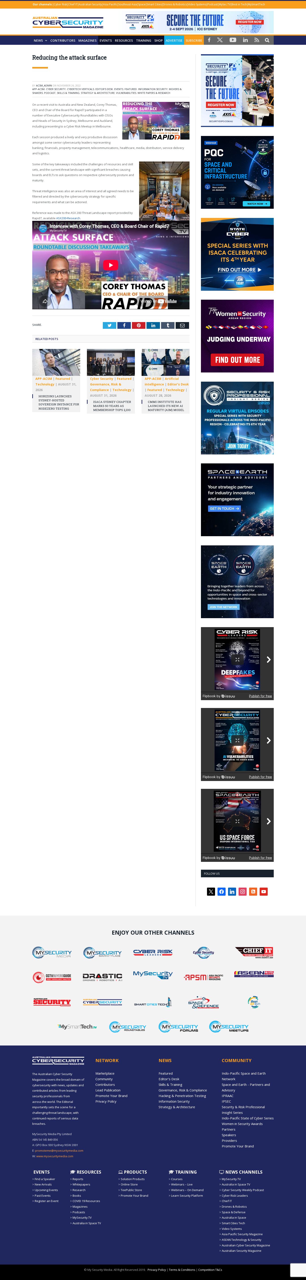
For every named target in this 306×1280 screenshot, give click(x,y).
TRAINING (143, 40)
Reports (78, 1179)
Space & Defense (234, 1212)
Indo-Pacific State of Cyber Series (248, 1118)
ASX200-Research (68, 218)
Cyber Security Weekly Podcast (243, 1190)
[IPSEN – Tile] (237, 617)
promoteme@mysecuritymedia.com (59, 1151)
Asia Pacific (110, 4)
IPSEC (226, 1101)
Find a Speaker (45, 1179)
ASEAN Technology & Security (241, 1240)
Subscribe (194, 40)
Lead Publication (108, 1090)
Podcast (212, 4)
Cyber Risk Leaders (235, 1196)
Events (106, 40)
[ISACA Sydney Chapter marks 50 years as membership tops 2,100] (111, 364)
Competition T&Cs (210, 1270)
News (38, 40)
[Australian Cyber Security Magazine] (68, 26)
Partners (228, 1129)
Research (79, 1190)
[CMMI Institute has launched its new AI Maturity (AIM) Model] (166, 364)
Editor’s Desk (169, 1079)
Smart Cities (154, 4)
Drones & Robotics (175, 4)
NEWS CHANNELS (243, 1172)
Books (77, 1196)
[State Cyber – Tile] (237, 290)
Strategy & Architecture (98, 93)
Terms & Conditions (182, 1270)
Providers (229, 1140)
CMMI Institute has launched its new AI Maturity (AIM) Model (166, 406)
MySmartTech (256, 4)
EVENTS (41, 1172)
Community (104, 1079)
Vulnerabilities (126, 93)
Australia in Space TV (87, 1223)
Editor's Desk (104, 89)
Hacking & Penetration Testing (182, 1095)
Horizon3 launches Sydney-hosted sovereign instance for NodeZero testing (59, 402)
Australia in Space (234, 1217)
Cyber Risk (60, 4)
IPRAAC (227, 1095)
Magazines (87, 40)
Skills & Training (68, 93)
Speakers (229, 1135)
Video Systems (197, 4)
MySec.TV (225, 4)
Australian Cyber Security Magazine (246, 1245)
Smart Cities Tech (233, 1223)
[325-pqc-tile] (237, 208)
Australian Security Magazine (241, 1251)
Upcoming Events (46, 1190)
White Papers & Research (154, 93)
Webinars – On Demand (187, 1190)
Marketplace (104, 1073)
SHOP (158, 40)
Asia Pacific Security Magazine (242, 1234)
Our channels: (43, 4)
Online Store (129, 1184)
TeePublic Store (131, 1190)
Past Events (43, 1196)
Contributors (62, 40)
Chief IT (73, 4)
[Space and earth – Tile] (237, 535)
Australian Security (90, 4)
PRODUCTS (135, 1172)
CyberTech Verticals (80, 89)
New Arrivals (43, 1184)
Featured (131, 89)
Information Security (153, 89)
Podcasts (79, 1212)
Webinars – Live (182, 1184)
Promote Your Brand (111, 1095)
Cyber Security (56, 89)
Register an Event (46, 1201)
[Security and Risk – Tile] (237, 453)
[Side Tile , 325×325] (237, 126)
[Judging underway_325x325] (237, 371)
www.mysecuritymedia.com (54, 1156)
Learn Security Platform (187, 1196)
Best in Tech (239, 4)
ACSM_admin (44, 85)
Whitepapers (81, 1184)
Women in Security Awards (242, 1123)
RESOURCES (124, 40)
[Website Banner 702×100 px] (195, 32)
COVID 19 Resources (86, 1201)
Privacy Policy (105, 1101)
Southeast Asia (127, 4)
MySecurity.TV (82, 1217)
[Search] (267, 40)
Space (142, 4)
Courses (177, 1179)
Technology (44, 384)
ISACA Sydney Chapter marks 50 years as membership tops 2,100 (112, 406)
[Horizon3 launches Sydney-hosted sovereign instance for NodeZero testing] (56, 364)
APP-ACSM (38, 89)
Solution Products (133, 1179)
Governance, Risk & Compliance (183, 1090)
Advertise (174, 40)
